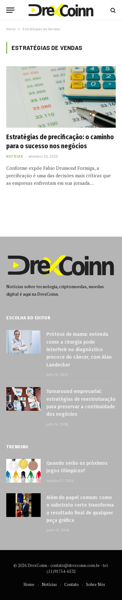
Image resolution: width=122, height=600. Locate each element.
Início (11, 29)
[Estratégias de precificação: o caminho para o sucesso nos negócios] (61, 97)
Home (28, 584)
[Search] (112, 10)
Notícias (49, 584)
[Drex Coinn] (61, 10)
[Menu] (10, 10)
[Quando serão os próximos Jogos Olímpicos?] (23, 471)
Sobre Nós (95, 584)
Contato (71, 584)
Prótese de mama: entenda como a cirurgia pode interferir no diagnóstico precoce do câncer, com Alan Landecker (79, 349)
